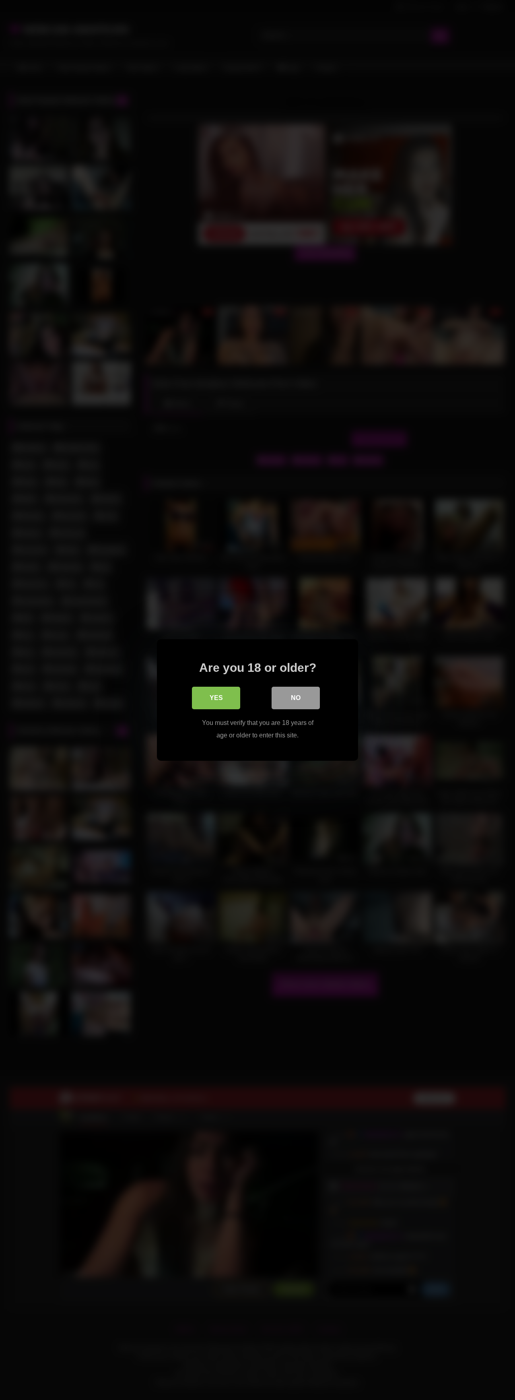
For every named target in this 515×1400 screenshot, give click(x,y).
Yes (216, 697)
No (296, 697)
